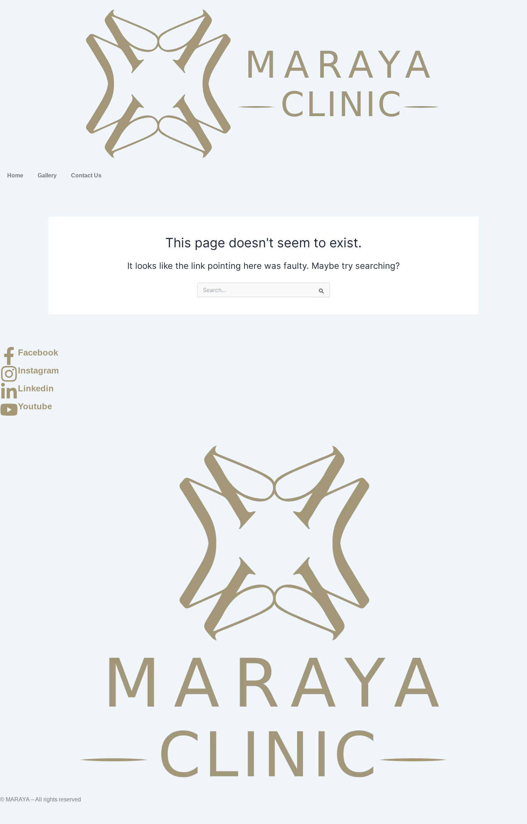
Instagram (38, 370)
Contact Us (86, 175)
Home (15, 175)
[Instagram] (9, 374)
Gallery (47, 175)
